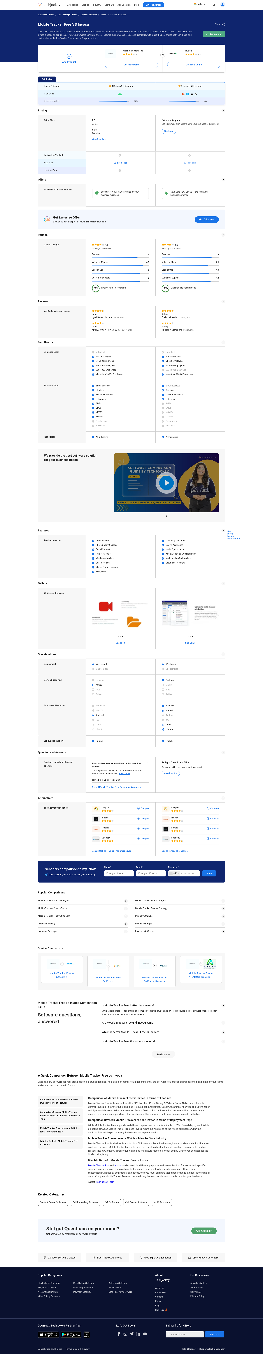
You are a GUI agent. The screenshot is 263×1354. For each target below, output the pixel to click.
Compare (109, 5)
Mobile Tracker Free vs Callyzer (53, 900)
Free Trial (122, 163)
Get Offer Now (206, 219)
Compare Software (89, 15)
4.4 (217, 254)
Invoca (188, 51)
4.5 (147, 262)
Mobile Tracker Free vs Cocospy (151, 908)
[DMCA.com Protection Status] (87, 1336)
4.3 (217, 278)
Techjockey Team (105, 1181)
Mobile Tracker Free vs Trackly (53, 908)
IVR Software (112, 1202)
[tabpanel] (120, 193)
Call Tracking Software (67, 15)
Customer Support (101, 278)
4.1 (217, 262)
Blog (136, 5)
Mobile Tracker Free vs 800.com (54, 916)
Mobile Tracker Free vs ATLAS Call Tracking (201, 975)
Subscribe (214, 1334)
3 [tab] (122, 636)
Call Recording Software (85, 1202)
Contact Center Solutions (53, 1202)
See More (162, 1054)
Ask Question (124, 5)
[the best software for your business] (49, 6)
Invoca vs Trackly (46, 923)
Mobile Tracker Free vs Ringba (150, 900)
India (200, 4)
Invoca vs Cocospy (47, 931)
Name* (107, 867)
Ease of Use (97, 270)
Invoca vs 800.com (144, 931)
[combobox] (174, 874)
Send (209, 873)
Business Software (46, 15)
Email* (139, 867)
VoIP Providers (162, 1202)
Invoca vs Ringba (143, 923)
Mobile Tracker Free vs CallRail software (154, 979)
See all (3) (121, 643)
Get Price (168, 131)
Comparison (215, 34)
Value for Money (100, 262)
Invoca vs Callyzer (144, 916)
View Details (98, 139)
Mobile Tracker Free (133, 51)
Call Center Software (136, 1202)
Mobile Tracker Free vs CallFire (108, 979)
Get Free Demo (131, 64)
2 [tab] (121, 200)
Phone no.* (173, 867)
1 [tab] (119, 200)
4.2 (147, 270)
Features (96, 254)
